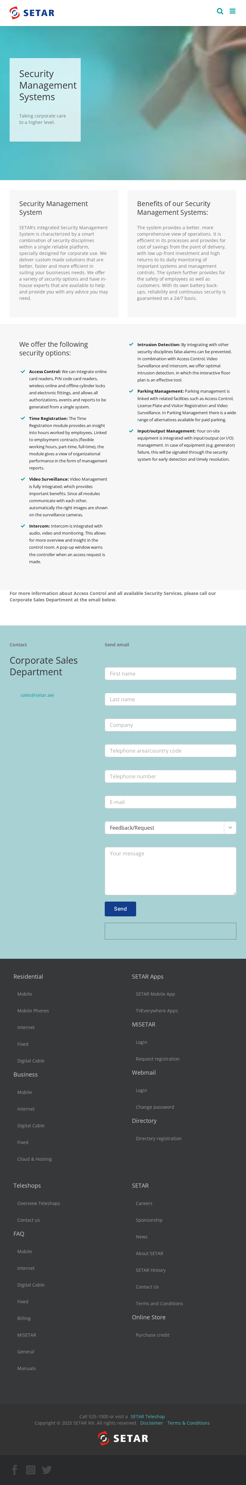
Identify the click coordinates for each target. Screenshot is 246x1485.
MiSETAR (143, 1024)
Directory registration (159, 1138)
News (142, 1237)
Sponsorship (149, 1220)
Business (25, 1074)
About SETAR (149, 1253)
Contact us (28, 1220)
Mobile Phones (33, 1011)
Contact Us (147, 1287)
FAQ (18, 1233)
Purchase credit (152, 1335)
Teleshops (27, 1185)
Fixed (23, 1044)
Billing (24, 1318)
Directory (144, 1120)
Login (141, 1042)
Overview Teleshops (38, 1203)
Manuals (26, 1368)
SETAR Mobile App (155, 994)
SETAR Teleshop (148, 1416)
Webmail (144, 1072)
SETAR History (151, 1270)
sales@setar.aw (37, 695)
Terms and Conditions (159, 1303)
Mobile (24, 994)
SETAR (140, 1185)
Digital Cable (31, 1061)
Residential (28, 976)
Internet (26, 1027)
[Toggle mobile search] (220, 11)
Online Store (149, 1317)
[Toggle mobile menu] (233, 11)
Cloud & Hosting (34, 1159)
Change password (155, 1107)
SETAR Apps (148, 976)
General (25, 1352)
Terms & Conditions (189, 1423)
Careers (144, 1203)
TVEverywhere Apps (157, 1011)
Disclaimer (151, 1423)
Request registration (158, 1059)
